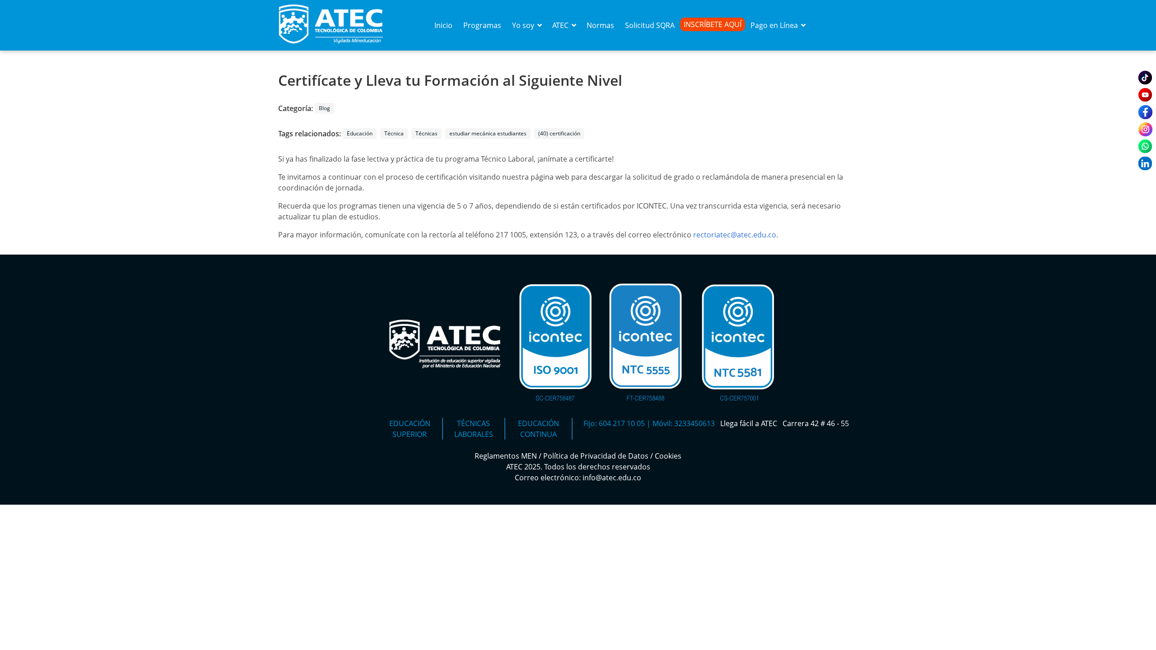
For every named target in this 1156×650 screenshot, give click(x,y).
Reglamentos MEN (506, 456)
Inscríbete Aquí (712, 24)
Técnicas (426, 133)
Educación (360, 133)
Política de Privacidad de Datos (595, 456)
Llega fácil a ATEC (749, 423)
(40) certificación (559, 133)
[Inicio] (331, 45)
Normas (600, 25)
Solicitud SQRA (650, 25)
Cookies (668, 456)
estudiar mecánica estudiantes (488, 133)
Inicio (443, 25)
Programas (482, 25)
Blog (324, 108)
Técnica (394, 133)
